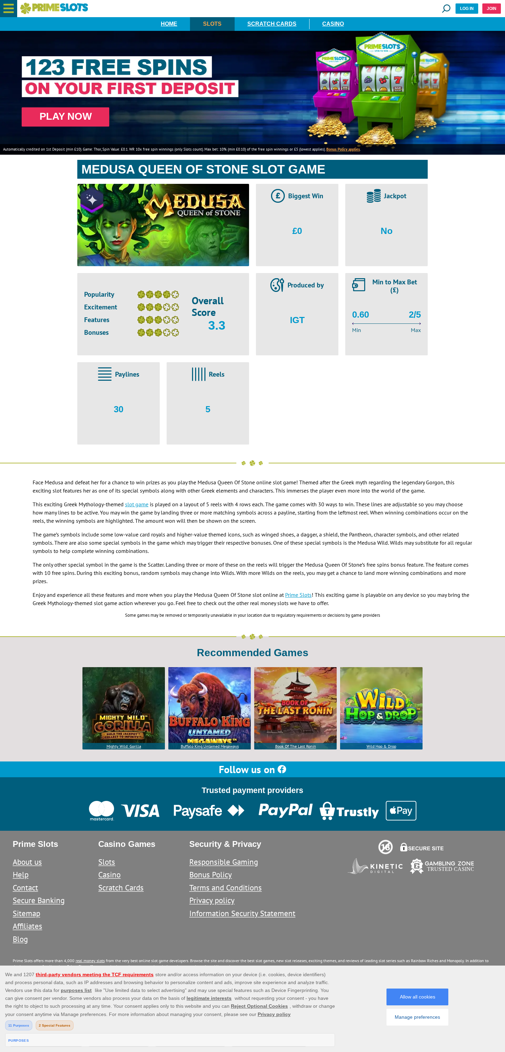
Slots (212, 24)
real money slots (90, 960)
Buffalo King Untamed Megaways (210, 746)
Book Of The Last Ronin (295, 746)
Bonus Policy (210, 874)
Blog (20, 939)
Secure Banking (39, 900)
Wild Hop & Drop (381, 746)
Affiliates (27, 926)
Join (491, 8)
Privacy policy (212, 900)
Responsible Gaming (223, 862)
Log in (467, 8)
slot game (136, 504)
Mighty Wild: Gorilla (123, 746)
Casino (333, 24)
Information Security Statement (242, 913)
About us (27, 862)
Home (169, 24)
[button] (8, 8)
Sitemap (26, 913)
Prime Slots (298, 594)
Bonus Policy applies (343, 149)
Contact (25, 888)
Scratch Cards (271, 24)
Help (21, 874)
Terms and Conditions (225, 888)
